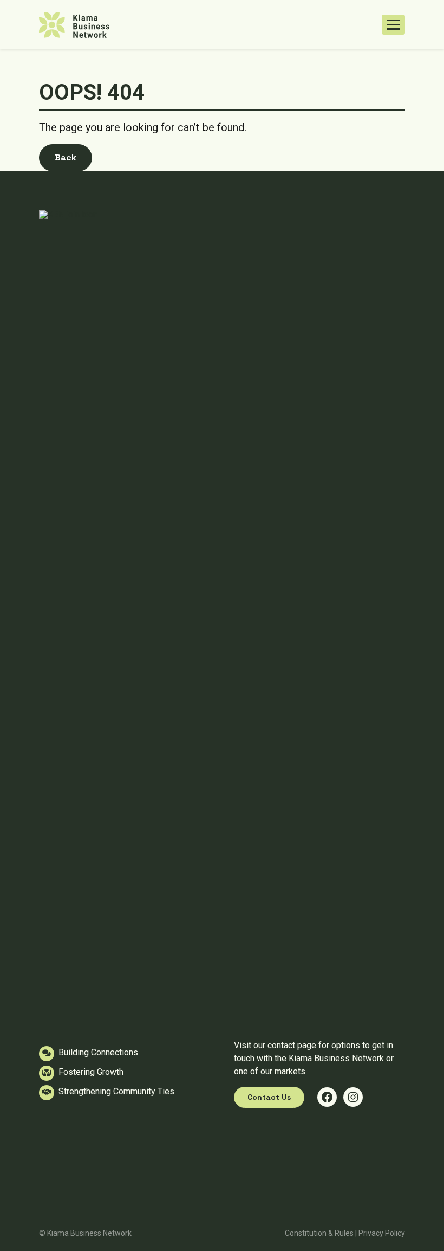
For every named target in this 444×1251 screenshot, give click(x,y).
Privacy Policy (381, 1233)
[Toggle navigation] (393, 25)
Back (65, 157)
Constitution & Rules (319, 1233)
